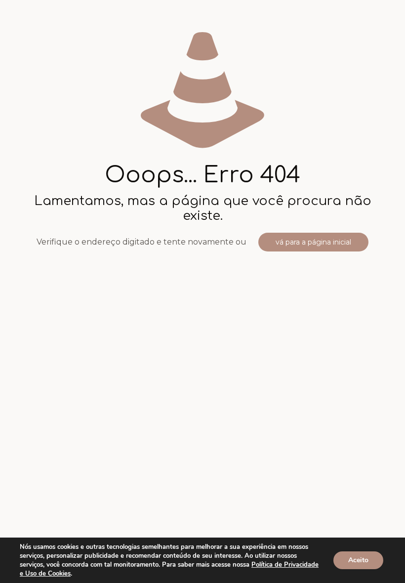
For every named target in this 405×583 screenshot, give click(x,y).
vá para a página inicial (313, 242)
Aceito (358, 560)
